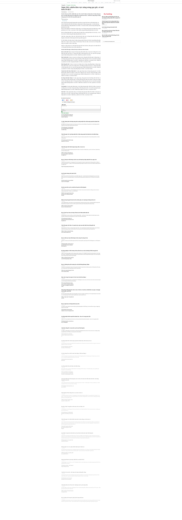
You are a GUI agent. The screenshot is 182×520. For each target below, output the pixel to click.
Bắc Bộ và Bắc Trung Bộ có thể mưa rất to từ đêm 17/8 (72, 406)
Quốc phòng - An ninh (108, 2)
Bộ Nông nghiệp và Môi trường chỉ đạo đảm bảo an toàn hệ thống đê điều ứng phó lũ (79, 250)
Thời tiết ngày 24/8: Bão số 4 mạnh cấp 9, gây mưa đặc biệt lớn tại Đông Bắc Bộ (78, 225)
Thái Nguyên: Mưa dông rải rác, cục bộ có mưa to (71, 392)
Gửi (61, 111)
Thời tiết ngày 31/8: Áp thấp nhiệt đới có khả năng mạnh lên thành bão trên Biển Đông (79, 134)
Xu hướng (108, 14)
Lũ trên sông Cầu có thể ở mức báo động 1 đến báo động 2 (73, 353)
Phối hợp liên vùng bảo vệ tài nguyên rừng (70, 510)
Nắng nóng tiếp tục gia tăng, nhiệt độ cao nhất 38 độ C (72, 459)
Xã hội (96, 2)
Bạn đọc (114, 2)
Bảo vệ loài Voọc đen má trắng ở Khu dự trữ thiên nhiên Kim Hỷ (75, 212)
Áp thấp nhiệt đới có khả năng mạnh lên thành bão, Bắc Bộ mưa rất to (76, 340)
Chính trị (80, 2)
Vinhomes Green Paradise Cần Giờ (110, 41)
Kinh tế (89, 2)
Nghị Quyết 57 (85, 2)
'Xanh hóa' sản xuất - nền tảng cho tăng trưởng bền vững (73, 472)
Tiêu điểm (68, 2)
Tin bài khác (65, 113)
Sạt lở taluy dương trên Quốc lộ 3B (68, 173)
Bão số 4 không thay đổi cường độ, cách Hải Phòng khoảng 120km (75, 264)
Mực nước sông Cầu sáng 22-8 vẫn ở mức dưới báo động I (73, 277)
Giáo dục (102, 2)
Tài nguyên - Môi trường (71, 5)
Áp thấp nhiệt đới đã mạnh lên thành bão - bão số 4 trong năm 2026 (75, 316)
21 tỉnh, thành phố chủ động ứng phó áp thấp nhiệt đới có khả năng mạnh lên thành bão (80, 121)
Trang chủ (63, 5)
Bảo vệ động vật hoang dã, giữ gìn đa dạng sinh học (72, 497)
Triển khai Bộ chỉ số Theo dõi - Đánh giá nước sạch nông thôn (74, 484)
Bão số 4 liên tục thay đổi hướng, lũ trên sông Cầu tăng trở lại (74, 237)
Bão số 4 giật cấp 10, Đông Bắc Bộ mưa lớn (70, 303)
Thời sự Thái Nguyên (74, 2)
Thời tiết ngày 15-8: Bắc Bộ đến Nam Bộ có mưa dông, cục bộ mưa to (75, 419)
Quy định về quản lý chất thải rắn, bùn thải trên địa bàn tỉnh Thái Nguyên (77, 433)
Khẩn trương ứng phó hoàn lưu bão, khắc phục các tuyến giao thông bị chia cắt (78, 199)
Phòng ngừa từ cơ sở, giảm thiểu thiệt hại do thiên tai (72, 446)
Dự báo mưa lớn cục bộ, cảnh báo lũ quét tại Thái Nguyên (73, 187)
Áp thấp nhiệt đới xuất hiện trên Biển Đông (70, 366)
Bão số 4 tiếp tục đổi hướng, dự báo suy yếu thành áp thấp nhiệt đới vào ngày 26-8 (79, 159)
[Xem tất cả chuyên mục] (120, 2)
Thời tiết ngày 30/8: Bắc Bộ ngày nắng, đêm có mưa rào (73, 146)
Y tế (99, 2)
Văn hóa (93, 2)
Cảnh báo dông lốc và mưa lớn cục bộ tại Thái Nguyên (73, 328)
